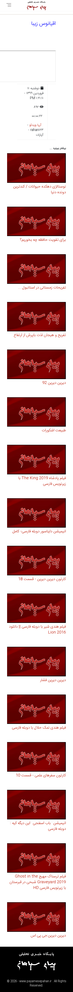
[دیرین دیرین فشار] (36, 662)
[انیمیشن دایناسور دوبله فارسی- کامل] (36, 513)
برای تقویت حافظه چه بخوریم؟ (43, 240)
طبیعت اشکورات (54, 430)
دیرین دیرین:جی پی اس (48, 936)
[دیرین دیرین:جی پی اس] (36, 917)
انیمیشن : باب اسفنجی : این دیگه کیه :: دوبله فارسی (38, 826)
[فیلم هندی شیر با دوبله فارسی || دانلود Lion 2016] (36, 609)
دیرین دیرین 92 (54, 383)
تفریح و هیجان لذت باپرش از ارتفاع (40, 335)
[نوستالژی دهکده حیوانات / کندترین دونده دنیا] (36, 168)
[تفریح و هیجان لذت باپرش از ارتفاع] (36, 317)
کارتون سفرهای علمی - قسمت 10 (41, 775)
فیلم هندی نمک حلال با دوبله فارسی (39, 728)
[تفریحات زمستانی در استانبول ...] (36, 269)
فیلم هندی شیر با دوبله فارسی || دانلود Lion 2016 (37, 630)
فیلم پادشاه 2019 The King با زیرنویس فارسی (42, 481)
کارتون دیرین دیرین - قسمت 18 (42, 579)
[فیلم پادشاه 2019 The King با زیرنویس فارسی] (36, 460)
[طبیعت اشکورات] (36, 412)
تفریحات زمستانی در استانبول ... (42, 288)
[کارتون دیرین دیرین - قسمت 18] (36, 561)
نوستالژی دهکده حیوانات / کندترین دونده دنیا (39, 189)
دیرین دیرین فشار (53, 680)
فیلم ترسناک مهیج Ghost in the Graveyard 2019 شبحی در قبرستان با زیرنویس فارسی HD (38, 882)
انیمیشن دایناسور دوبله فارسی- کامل (39, 531)
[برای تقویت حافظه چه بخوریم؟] (36, 222)
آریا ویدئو (35, 125)
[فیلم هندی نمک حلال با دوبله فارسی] (36, 710)
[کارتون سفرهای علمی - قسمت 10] (36, 757)
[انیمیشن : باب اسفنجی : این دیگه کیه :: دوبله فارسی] (36, 805)
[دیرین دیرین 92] (36, 365)
